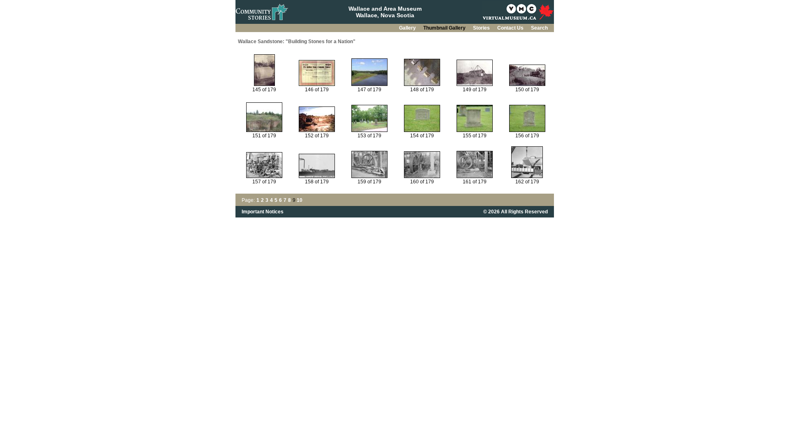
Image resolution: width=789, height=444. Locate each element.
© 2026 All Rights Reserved (515, 212)
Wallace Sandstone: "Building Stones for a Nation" (296, 41)
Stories (482, 28)
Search (539, 28)
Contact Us (511, 28)
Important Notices (263, 212)
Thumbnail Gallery (445, 28)
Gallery (408, 28)
